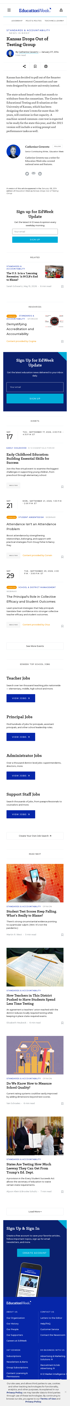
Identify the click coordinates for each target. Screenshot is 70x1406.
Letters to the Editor (51, 1318)
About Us (12, 1312)
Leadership (16, 21)
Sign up (35, 398)
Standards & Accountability (28, 30)
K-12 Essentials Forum (41, 448)
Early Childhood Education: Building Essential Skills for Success (28, 459)
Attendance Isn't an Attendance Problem (31, 526)
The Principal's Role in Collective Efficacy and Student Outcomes (31, 599)
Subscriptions (14, 1356)
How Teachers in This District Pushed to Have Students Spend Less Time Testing (31, 999)
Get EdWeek (14, 1350)
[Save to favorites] (35, 66)
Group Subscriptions (17, 1367)
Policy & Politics (34, 21)
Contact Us (47, 1312)
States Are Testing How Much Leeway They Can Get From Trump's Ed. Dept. (29, 1168)
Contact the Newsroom (52, 1335)
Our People (13, 1329)
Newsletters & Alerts (17, 1362)
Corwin (48, 555)
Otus (47, 624)
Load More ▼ (35, 1211)
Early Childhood (17, 448)
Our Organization (16, 1318)
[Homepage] (35, 10)
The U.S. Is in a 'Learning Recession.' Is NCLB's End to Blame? (22, 276)
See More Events (35, 646)
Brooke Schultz (29, 1191)
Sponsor (33, 319)
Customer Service (49, 1329)
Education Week (56, 152)
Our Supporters (15, 1335)
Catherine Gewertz (28, 52)
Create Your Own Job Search (34, 836)
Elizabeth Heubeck (16, 1022)
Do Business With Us (52, 1350)
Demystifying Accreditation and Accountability (20, 329)
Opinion (47, 906)
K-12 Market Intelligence (53, 1374)
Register (13, 485)
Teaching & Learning (55, 21)
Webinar (51, 517)
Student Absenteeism (31, 517)
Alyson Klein (13, 1191)
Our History (13, 1323)
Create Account (35, 1253)
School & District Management (37, 587)
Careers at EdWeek (17, 1340)
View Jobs (20, 698)
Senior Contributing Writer (36, 152)
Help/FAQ (45, 1323)
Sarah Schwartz (15, 286)
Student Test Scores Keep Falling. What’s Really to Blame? (32, 913)
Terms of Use (48, 1399)
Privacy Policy (14, 1392)
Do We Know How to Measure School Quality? (29, 1085)
